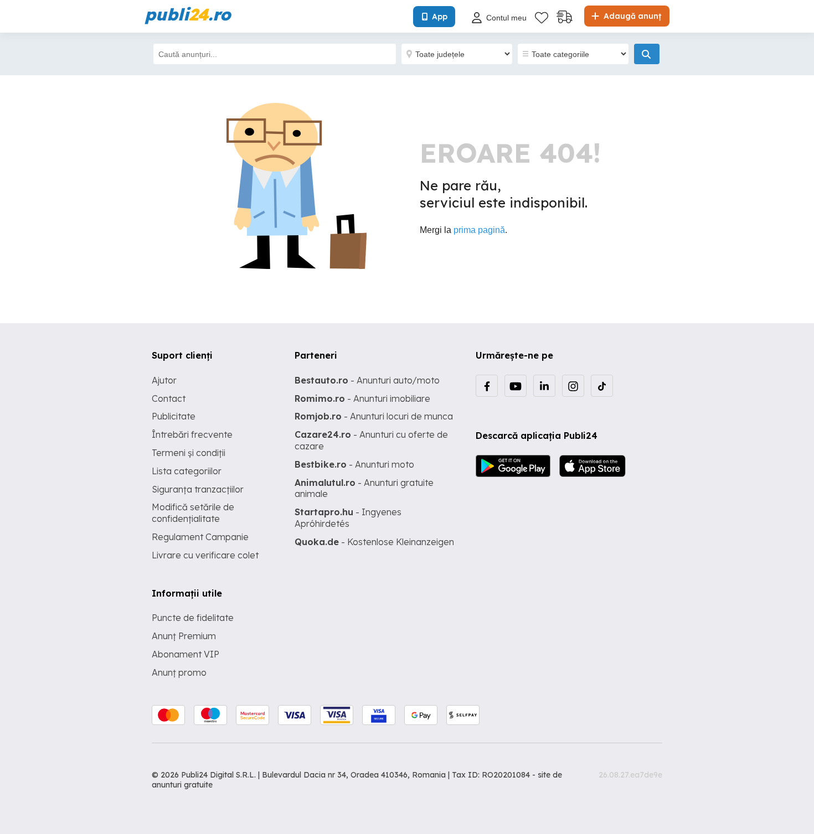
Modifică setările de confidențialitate (193, 512)
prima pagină (479, 230)
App (439, 17)
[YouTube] (515, 385)
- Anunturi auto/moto (367, 380)
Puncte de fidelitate (193, 617)
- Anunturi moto (354, 464)
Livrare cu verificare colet (205, 555)
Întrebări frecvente (192, 434)
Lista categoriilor (186, 470)
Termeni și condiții (188, 452)
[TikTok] (601, 385)
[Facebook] (486, 385)
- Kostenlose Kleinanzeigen (374, 541)
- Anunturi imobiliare (362, 398)
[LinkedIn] (544, 385)
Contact (169, 398)
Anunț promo (179, 672)
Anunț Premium (184, 635)
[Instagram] (573, 385)
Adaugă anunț (631, 16)
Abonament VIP (185, 654)
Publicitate (173, 416)
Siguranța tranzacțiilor (198, 489)
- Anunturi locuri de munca (374, 416)
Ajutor (164, 380)
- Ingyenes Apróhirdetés (348, 517)
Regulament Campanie (200, 536)
